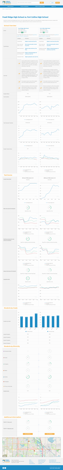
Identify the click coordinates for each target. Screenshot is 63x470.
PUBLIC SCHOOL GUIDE (40, 6)
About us (30, 461)
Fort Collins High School (45, 28)
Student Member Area (42, 460)
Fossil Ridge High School (23, 28)
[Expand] (4, 442)
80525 (47, 31)
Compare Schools (41, 462)
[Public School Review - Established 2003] (6, 2)
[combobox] (27, 3)
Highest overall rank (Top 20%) (53, 41)
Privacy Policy (57, 468)
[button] (28, 441)
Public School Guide (41, 461)
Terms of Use (52, 468)
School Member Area (52, 460)
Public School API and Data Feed (54, 462)
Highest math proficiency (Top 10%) (31, 49)
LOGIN (52, 2)
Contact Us (40, 463)
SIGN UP (57, 2)
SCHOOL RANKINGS (24, 6)
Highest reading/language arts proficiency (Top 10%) (53, 49)
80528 (25, 31)
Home (30, 460)
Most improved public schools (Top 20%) (31, 45)
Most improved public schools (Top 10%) (53, 45)
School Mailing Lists (52, 461)
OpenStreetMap (58, 456)
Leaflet (54, 456)
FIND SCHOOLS (10, 6)
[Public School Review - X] (3, 468)
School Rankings (32, 463)
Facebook (5, 468)
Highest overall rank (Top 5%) (31, 41)
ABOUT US (53, 6)
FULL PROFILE (28, 434)
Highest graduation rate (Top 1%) (31, 57)
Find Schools (31, 462)
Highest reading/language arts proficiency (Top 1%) (31, 53)
